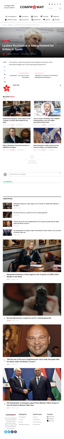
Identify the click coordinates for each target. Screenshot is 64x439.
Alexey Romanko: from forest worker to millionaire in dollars (16, 146)
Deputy (12, 124)
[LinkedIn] (5, 74)
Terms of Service (37, 422)
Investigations (22, 417)
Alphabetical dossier (24, 424)
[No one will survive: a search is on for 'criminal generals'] (7, 215)
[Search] (60, 8)
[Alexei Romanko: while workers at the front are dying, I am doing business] (47, 135)
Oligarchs (5, 41)
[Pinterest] (5, 78)
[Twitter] (5, 71)
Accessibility (36, 419)
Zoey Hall (10, 53)
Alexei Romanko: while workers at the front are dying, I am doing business (46, 146)
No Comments (25, 53)
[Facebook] (5, 67)
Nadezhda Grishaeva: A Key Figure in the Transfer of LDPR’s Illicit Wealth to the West (16, 120)
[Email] (5, 82)
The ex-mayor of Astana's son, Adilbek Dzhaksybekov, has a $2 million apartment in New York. (47, 120)
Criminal (9, 320)
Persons (21, 422)
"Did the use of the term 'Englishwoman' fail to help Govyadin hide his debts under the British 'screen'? (36, 222)
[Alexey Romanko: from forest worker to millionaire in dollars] (16, 135)
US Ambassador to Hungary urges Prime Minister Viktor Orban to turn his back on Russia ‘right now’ (37, 231)
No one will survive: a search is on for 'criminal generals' (30, 212)
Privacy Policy (36, 424)
